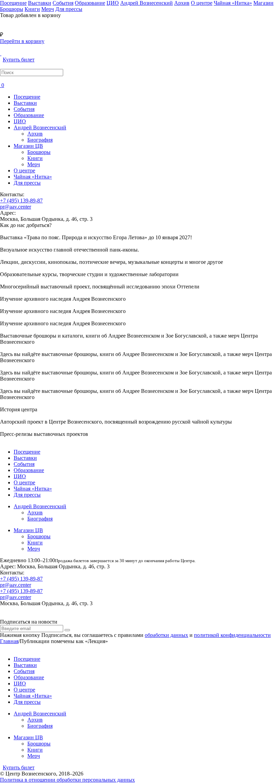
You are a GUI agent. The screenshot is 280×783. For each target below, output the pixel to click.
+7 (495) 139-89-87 (21, 200)
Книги (35, 158)
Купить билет (18, 59)
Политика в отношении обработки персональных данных (67, 780)
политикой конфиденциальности (232, 635)
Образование (29, 115)
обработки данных (166, 635)
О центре (24, 170)
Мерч (33, 164)
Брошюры (39, 152)
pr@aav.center (15, 207)
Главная (9, 641)
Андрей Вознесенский (40, 127)
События (24, 109)
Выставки (25, 103)
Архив (35, 134)
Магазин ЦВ (28, 146)
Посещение (27, 97)
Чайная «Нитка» (33, 177)
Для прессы (27, 183)
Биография (40, 140)
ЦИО (20, 121)
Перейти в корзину (22, 41)
